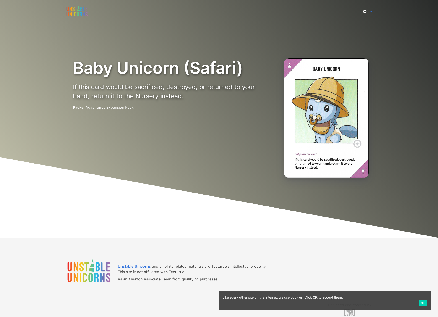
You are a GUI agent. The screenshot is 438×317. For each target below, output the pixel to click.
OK (423, 303)
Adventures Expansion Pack (110, 107)
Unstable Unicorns (134, 266)
